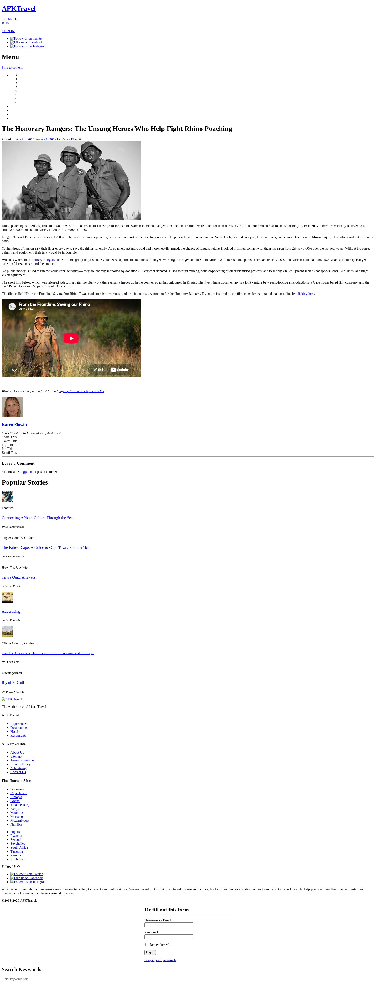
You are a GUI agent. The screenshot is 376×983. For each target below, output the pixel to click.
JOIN (5, 23)
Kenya (15, 809)
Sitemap (16, 756)
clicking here (305, 293)
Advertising (11, 611)
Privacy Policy (20, 764)
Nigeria (15, 832)
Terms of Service (22, 760)
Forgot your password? (160, 960)
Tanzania (16, 851)
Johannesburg (19, 805)
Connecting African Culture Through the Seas (38, 518)
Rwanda (16, 836)
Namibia (16, 824)
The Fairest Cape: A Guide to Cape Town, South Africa (45, 547)
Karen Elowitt (71, 139)
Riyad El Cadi (13, 682)
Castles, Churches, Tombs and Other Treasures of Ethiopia (48, 653)
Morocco (16, 816)
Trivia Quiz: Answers (18, 577)
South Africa (19, 847)
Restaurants (18, 735)
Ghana (15, 801)
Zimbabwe (17, 859)
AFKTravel (19, 8)
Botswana (17, 789)
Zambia (15, 855)
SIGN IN (8, 31)
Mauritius (17, 812)
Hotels (14, 731)
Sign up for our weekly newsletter (81, 391)
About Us (17, 752)
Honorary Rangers (42, 260)
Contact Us (18, 772)
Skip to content (12, 67)
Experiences (18, 724)
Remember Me (159, 944)
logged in (26, 472)
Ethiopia (16, 797)
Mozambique (19, 820)
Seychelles (17, 843)
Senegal (15, 839)
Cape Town (18, 793)
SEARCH (10, 19)
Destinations (18, 727)
